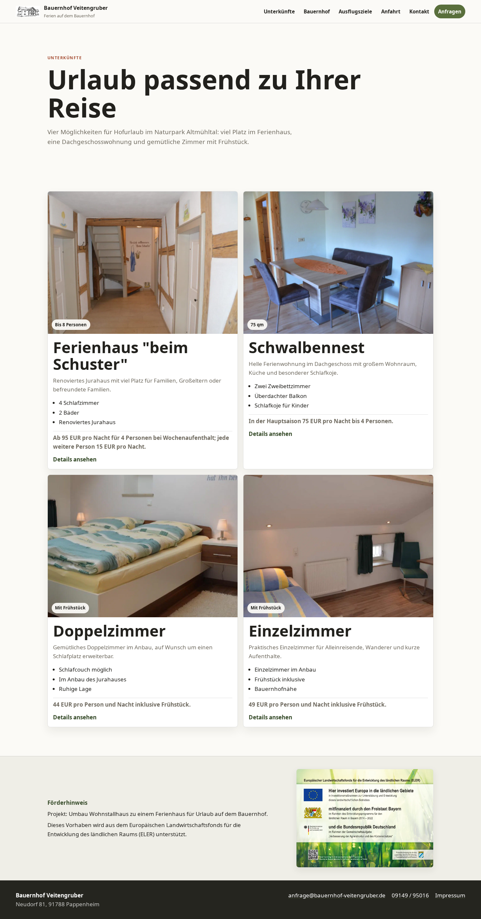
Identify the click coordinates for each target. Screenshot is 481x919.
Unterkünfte (279, 11)
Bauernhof (317, 11)
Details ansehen (75, 459)
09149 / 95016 (410, 895)
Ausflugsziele (355, 11)
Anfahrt (391, 11)
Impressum (450, 895)
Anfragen (449, 11)
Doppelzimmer (109, 630)
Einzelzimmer (300, 630)
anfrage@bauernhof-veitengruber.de (336, 895)
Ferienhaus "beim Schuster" (120, 355)
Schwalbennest (307, 347)
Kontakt (419, 11)
